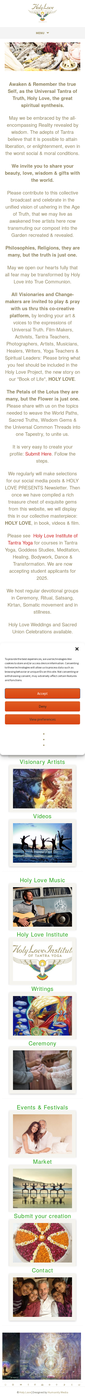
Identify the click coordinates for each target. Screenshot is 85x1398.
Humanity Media (58, 1392)
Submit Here (38, 453)
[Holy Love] (42, 13)
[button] (77, 649)
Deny (43, 706)
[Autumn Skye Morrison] (43, 1355)
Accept (42, 693)
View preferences (43, 719)
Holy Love (25, 1392)
